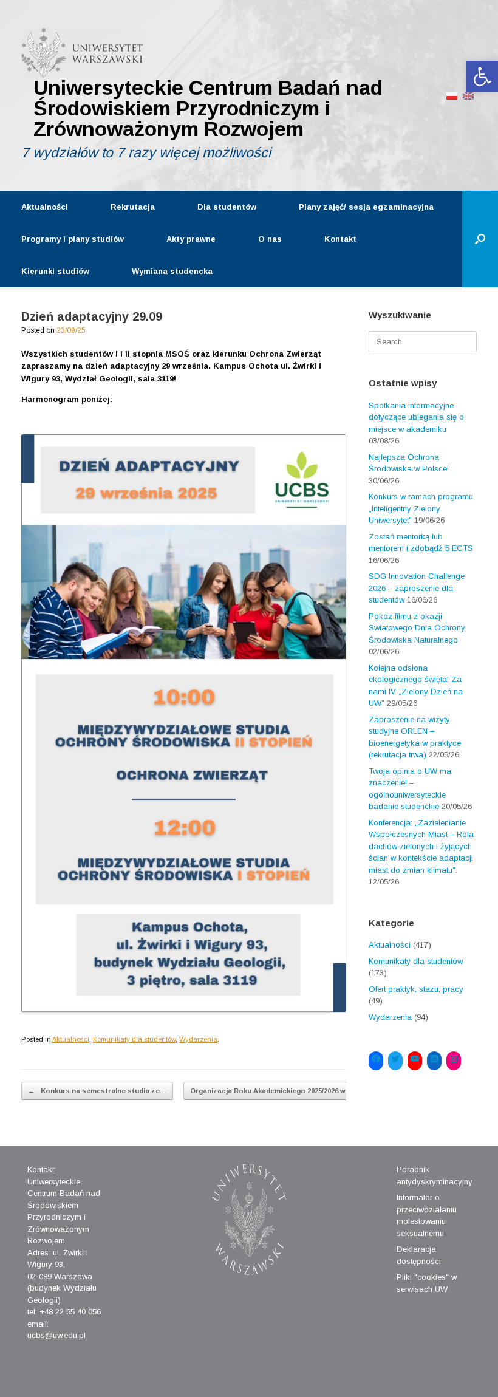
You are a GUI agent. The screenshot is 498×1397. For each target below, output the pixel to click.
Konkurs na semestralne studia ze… (97, 1091)
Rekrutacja (133, 206)
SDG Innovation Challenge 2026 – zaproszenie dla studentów (417, 588)
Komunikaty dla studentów (134, 1039)
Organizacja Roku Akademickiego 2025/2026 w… (277, 1091)
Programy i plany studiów (72, 239)
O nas (270, 239)
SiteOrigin (239, 1373)
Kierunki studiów (55, 271)
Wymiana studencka (172, 271)
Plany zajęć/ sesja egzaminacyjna (366, 206)
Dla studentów (226, 206)
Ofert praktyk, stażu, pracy (416, 989)
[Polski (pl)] (451, 95)
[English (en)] (468, 95)
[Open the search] (480, 239)
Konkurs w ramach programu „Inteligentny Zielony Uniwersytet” (421, 508)
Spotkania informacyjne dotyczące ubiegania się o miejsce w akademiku (416, 417)
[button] (482, 76)
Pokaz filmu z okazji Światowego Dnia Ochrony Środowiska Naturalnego (417, 628)
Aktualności (44, 206)
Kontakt (340, 239)
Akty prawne (191, 239)
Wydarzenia (198, 1039)
